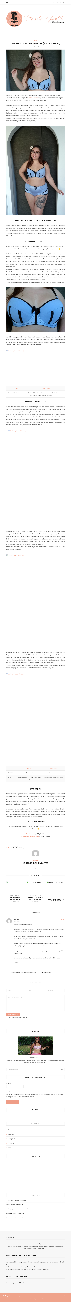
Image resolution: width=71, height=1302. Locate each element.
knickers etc (11, 1134)
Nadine (16, 919)
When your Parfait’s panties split (56, 900)
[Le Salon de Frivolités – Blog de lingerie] (35, 19)
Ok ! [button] (42, 1299)
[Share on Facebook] (13, 847)
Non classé (11, 1143)
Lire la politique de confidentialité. (15, 1283)
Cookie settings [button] (32, 1299)
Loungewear (11, 1139)
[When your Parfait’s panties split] (56, 889)
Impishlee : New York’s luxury (14, 1204)
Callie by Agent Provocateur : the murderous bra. (35, 897)
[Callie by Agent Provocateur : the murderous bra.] (35, 887)
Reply (63, 919)
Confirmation (10, 1092)
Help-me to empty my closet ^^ (14, 1218)
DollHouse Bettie (33, 98)
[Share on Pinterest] (22, 847)
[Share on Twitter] (16, 847)
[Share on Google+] (19, 847)
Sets (9, 1148)
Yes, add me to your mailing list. (18, 1017)
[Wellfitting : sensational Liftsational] (15, 887)
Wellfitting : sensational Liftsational (15, 897)
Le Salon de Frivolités (35, 863)
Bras (35, 40)
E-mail (8, 1084)
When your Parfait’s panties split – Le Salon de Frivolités (34, 972)
